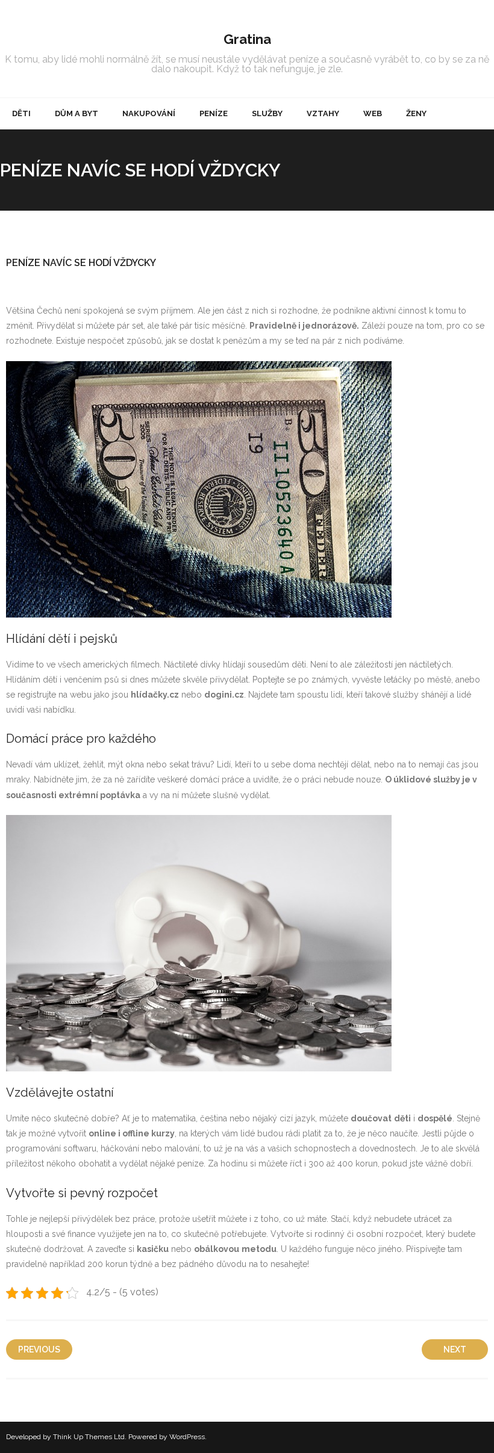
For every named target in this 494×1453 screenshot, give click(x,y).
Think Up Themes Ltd (89, 1437)
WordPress (187, 1437)
